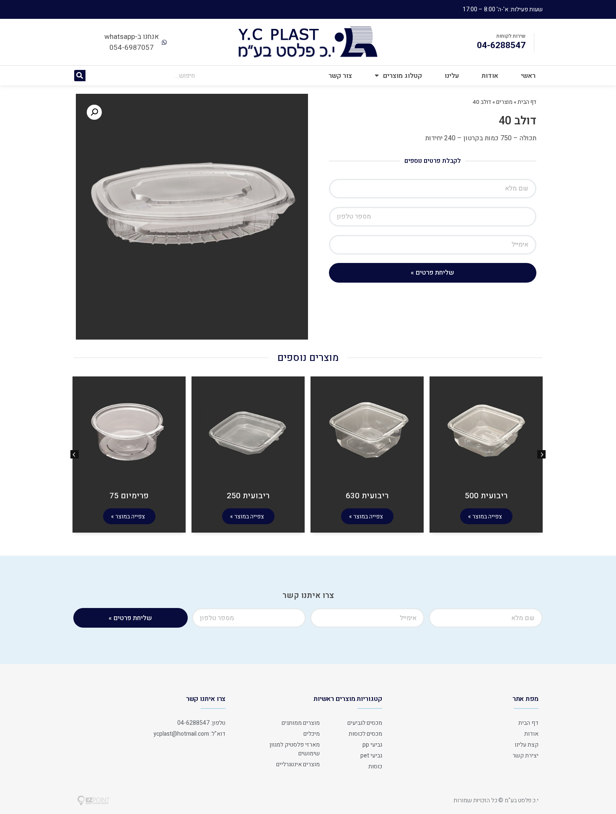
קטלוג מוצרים (402, 76)
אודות (489, 76)
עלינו (452, 76)
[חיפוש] (79, 75)
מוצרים (504, 102)
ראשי (528, 76)
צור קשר (340, 76)
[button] (74, 454)
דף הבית (527, 102)
